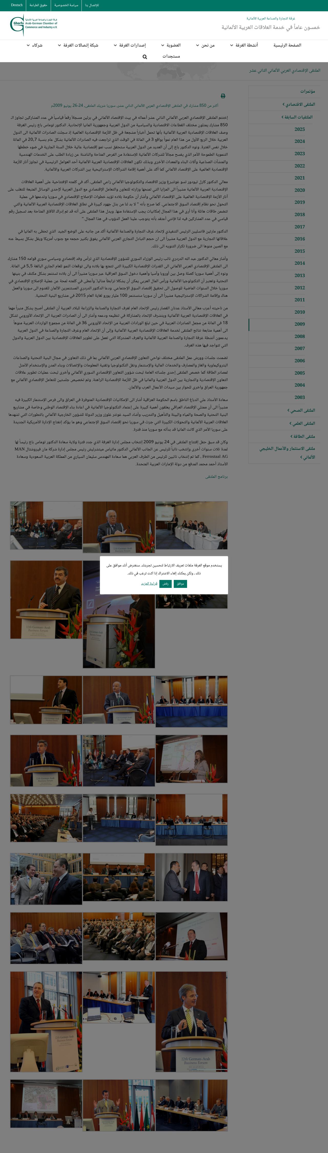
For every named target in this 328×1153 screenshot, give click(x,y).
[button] (145, 56)
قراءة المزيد (149, 584)
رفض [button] (165, 584)
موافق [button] (180, 584)
